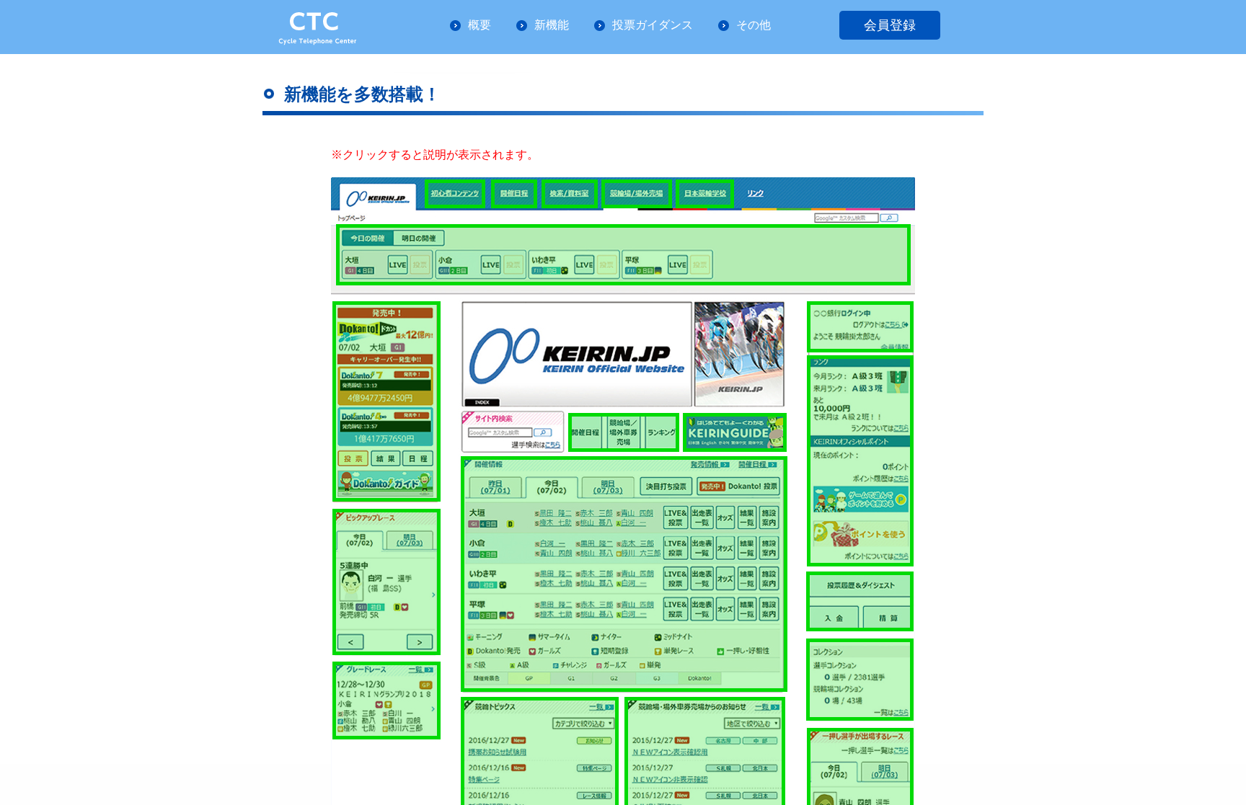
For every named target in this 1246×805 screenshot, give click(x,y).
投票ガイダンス (652, 25)
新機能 (551, 25)
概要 (479, 25)
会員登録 (890, 25)
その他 (753, 25)
